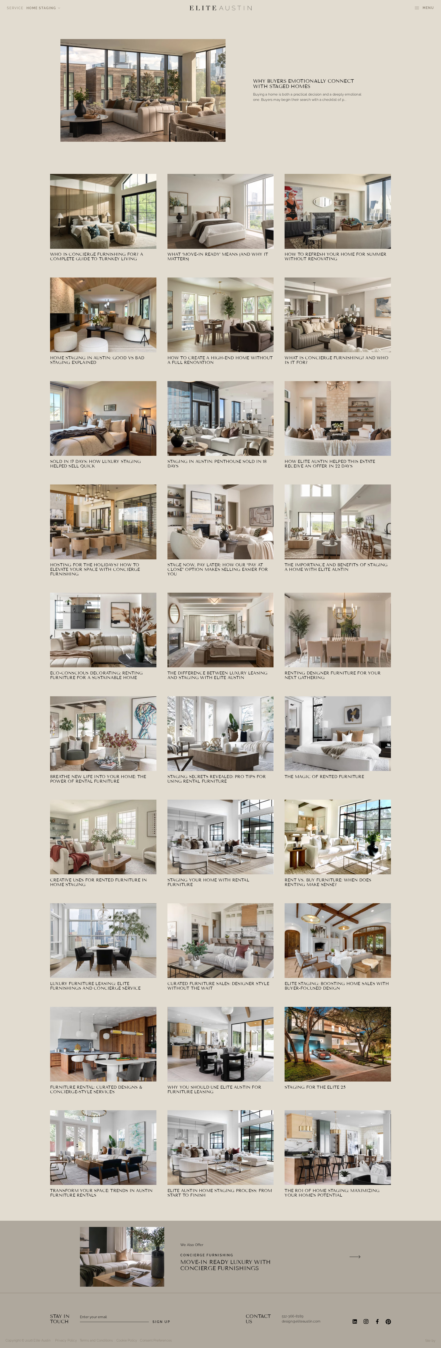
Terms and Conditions (96, 1340)
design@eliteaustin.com (301, 1321)
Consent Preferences (156, 1340)
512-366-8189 (292, 1316)
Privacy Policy (66, 1340)
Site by (430, 1340)
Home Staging (41, 8)
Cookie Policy (126, 1340)
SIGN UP (161, 1322)
